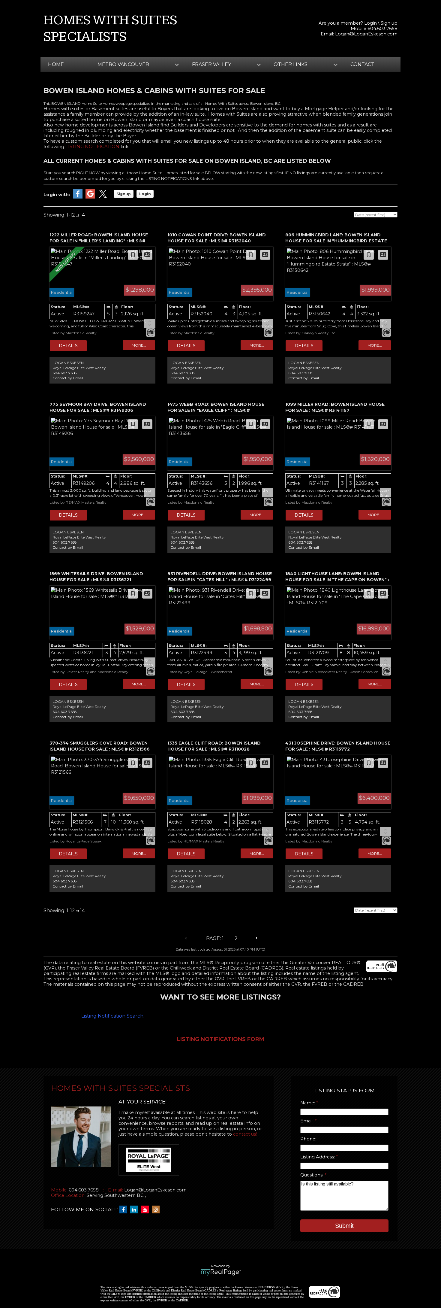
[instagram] (157, 1209)
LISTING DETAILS (68, 345)
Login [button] (145, 194)
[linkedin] (135, 1209)
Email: (307, 1121)
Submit (344, 1225)
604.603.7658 (64, 373)
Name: (308, 1103)
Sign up (389, 23)
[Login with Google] (90, 197)
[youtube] (146, 1209)
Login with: (57, 194)
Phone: (308, 1139)
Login (370, 23)
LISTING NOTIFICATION (92, 146)
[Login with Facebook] (77, 197)
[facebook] (124, 1209)
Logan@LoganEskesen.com (366, 34)
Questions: (312, 1175)
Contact (362, 64)
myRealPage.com (220, 1272)
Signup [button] (123, 194)
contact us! (245, 1134)
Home (56, 64)
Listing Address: (318, 1157)
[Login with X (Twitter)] (103, 197)
